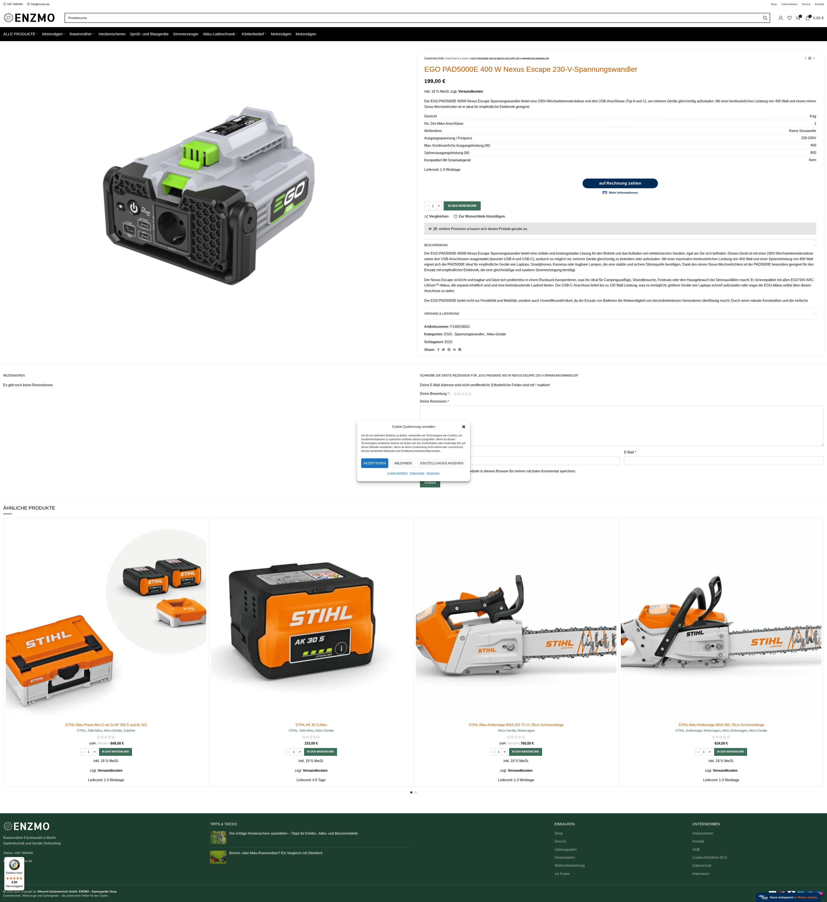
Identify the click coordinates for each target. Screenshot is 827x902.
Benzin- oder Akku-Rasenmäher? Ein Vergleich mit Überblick (275, 853)
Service (560, 841)
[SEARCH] (765, 18)
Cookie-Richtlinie (397, 473)
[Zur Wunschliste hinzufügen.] (203, 547)
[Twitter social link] (443, 349)
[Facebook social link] (438, 349)
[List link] (103, 853)
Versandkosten (470, 91)
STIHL (81, 730)
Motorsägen (526, 730)
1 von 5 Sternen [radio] (455, 393)
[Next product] (814, 58)
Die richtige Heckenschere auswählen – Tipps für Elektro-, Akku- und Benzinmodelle (293, 833)
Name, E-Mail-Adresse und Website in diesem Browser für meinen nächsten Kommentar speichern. (500, 471)
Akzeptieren (375, 463)
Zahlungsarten (566, 849)
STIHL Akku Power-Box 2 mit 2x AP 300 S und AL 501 (106, 725)
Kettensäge (694, 730)
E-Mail (630, 452)
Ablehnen (403, 463)
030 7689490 (15, 4)
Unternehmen (702, 833)
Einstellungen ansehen (441, 463)
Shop (465, 58)
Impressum (433, 473)
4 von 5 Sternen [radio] (466, 393)
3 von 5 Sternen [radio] (462, 393)
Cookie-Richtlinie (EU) (709, 857)
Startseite (452, 58)
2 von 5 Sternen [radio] (459, 393)
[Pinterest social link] (449, 349)
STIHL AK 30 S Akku (311, 725)
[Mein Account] (781, 18)
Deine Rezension (434, 401)
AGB (696, 849)
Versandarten (565, 857)
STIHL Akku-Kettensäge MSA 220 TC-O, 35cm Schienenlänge (516, 725)
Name (425, 452)
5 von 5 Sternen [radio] (470, 393)
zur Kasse (562, 874)
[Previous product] (805, 58)
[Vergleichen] (203, 527)
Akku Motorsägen (734, 730)
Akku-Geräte (496, 334)
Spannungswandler (469, 334)
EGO (448, 334)
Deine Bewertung (434, 393)
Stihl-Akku (95, 730)
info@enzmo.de (40, 4)
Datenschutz (417, 473)
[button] (464, 427)
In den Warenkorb (462, 205)
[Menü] (21, 859)
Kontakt (698, 841)
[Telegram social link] (460, 349)
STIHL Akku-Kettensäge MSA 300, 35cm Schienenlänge (721, 725)
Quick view (203, 537)
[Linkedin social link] (454, 349)
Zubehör (129, 730)
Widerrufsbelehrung (570, 865)
